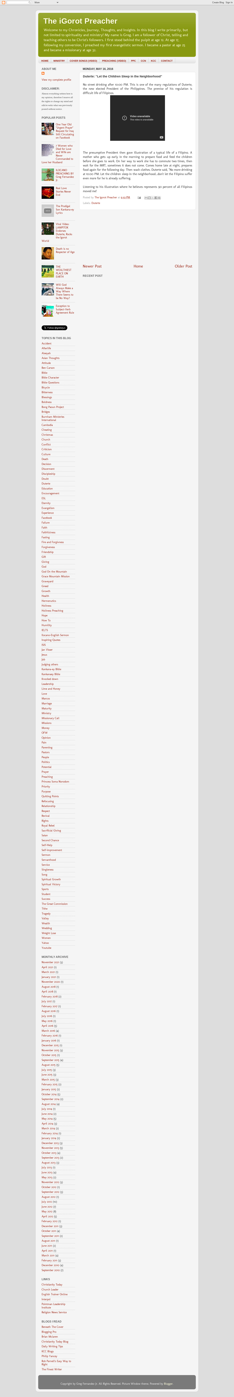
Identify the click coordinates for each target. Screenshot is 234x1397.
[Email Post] (139, 197)
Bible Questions (50, 382)
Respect (46, 811)
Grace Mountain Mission (56, 576)
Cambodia (47, 425)
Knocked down (50, 679)
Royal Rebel (48, 825)
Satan (45, 835)
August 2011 (48, 1240)
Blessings (47, 397)
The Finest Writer (52, 1369)
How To (46, 620)
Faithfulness (48, 532)
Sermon (46, 854)
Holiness (46, 605)
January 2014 (49, 1138)
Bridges (46, 411)
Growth (46, 591)
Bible (44, 372)
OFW (45, 732)
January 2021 (49, 977)
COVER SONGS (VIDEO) (83, 60)
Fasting (46, 537)
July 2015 (47, 1069)
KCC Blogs (48, 1351)
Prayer (45, 771)
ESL (44, 498)
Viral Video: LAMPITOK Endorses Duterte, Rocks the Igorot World (57, 232)
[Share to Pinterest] (159, 198)
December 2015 (50, 1045)
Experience (48, 512)
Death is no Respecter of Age (65, 250)
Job (43, 659)
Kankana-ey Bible (51, 669)
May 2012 (47, 1211)
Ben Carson (48, 367)
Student (46, 894)
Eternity (46, 503)
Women (46, 938)
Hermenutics (49, 601)
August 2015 (49, 1064)
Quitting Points (50, 796)
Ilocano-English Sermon (55, 635)
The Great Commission (55, 903)
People (45, 757)
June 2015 (47, 1074)
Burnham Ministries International (53, 418)
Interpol (46, 1299)
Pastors (46, 752)
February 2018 (50, 996)
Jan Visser (47, 649)
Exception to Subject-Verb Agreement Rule (65, 309)
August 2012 (49, 1197)
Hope (44, 615)
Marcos (46, 698)
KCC (153, 60)
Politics (46, 762)
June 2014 (47, 1113)
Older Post (183, 266)
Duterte (95, 203)
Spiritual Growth (51, 879)
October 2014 (49, 1094)
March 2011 (48, 1255)
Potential (47, 767)
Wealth (46, 923)
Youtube (46, 947)
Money (46, 728)
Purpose (46, 791)
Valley (45, 918)
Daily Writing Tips (52, 1346)
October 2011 (49, 1231)
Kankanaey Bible (51, 674)
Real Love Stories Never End (63, 191)
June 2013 (47, 1172)
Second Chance (50, 840)
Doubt (45, 478)
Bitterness (47, 392)
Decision (46, 464)
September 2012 (50, 1192)
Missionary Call (50, 718)
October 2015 (49, 1055)
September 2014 (50, 1099)
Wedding (47, 928)
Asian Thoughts (50, 358)
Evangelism (48, 508)
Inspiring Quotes (51, 640)
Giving (45, 561)
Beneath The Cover (52, 1326)
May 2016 (47, 1021)
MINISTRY (59, 60)
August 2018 (49, 986)
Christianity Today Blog (55, 1341)
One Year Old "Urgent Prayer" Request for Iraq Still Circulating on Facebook (65, 131)
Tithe (44, 908)
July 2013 (47, 1167)
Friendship (47, 552)
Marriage (47, 703)
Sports (45, 889)
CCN (143, 60)
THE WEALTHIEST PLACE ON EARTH (63, 271)
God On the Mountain (54, 571)
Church (46, 439)
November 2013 (50, 1148)
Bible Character (50, 377)
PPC (133, 60)
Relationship (48, 806)
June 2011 (47, 1245)
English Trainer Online (54, 1294)
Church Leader (50, 1289)
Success (46, 899)
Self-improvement (52, 850)
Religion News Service (54, 1312)
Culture (46, 454)
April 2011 (47, 1250)
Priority (46, 786)
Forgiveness (48, 547)
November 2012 (50, 1182)
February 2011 (49, 1260)
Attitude (46, 363)
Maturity (47, 708)
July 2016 (47, 1016)
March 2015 (48, 1079)
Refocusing (48, 801)
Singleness (47, 869)
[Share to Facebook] (156, 198)
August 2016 (49, 1011)
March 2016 (48, 1030)
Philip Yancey (49, 1356)
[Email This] (146, 198)
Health (45, 596)
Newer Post (92, 266)
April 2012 (47, 1216)
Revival (46, 815)
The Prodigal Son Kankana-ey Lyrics (65, 209)
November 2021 (50, 962)
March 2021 (48, 972)
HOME (44, 60)
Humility (47, 625)
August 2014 (49, 1104)
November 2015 (50, 1050)
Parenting (47, 747)
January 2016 (49, 1040)
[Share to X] (152, 198)
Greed (45, 586)
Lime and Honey (51, 688)
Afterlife (46, 348)
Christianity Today (52, 1284)
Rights (45, 820)
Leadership (48, 684)
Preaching (47, 776)
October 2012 (49, 1187)
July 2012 (47, 1201)
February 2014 (50, 1133)
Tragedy (46, 913)
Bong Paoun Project (53, 407)
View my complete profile (56, 79)
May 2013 (47, 1177)
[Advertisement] (137, 236)
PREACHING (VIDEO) (114, 60)
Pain (44, 742)
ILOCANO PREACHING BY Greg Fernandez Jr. (65, 175)
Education (47, 488)
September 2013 (50, 1157)
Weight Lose (49, 933)
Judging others (50, 664)
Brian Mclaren (50, 1336)
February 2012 (50, 1221)
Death (45, 459)
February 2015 (50, 1084)
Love (44, 693)
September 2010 (51, 1270)
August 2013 (49, 1162)
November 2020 (51, 981)
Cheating (47, 429)
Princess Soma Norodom (55, 781)
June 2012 (47, 1206)
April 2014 (47, 1123)
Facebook (47, 517)
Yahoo (45, 943)
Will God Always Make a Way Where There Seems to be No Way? (64, 291)
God (44, 566)
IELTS (45, 630)
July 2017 (47, 1001)
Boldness (47, 402)
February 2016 (50, 1035)
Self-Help (47, 845)
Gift (44, 556)
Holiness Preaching (52, 610)
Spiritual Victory (51, 884)
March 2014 (48, 1128)
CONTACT (167, 60)
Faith (44, 527)
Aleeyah (46, 353)
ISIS (44, 645)
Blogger (168, 1383)
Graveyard (47, 581)
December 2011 (50, 1226)
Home (138, 266)
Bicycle (46, 387)
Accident (46, 343)
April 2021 (47, 967)
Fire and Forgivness (53, 542)
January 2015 (49, 1089)
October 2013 (49, 1152)
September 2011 (50, 1236)
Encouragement (50, 493)
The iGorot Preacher (80, 21)
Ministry (46, 713)
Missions (46, 723)
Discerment (48, 468)
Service (46, 864)
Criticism (47, 449)
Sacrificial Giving (51, 830)
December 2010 (50, 1265)
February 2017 (49, 1006)
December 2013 (50, 1143)
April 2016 (47, 1025)
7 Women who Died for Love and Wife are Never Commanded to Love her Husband (57, 154)
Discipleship (48, 473)
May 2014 (47, 1118)
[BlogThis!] (149, 198)
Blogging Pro (49, 1331)
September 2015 (50, 1060)
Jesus (44, 654)
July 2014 (47, 1108)
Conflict (46, 444)
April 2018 (47, 991)
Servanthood (49, 859)
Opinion (46, 737)
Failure (46, 522)
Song (44, 874)
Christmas (47, 434)
